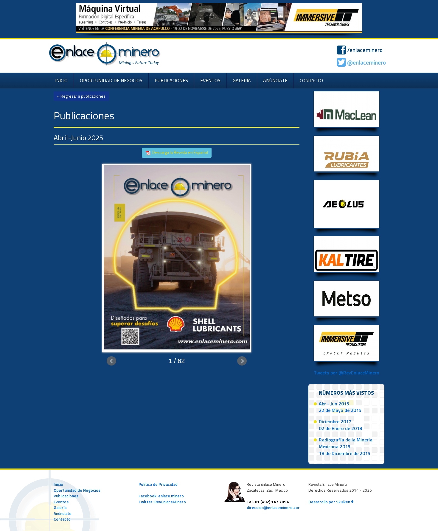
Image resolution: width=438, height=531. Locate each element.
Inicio (58, 484)
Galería (60, 507)
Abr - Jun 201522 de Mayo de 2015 (340, 407)
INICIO (61, 80)
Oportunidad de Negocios (77, 490)
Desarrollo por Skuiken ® (331, 502)
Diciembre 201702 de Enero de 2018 (340, 425)
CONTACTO (311, 80)
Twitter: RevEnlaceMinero (162, 502)
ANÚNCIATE (275, 80)
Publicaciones (66, 496)
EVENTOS (210, 80)
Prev (111, 361)
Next (242, 361)
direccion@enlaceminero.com (274, 507)
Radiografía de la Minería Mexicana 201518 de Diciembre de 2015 (345, 446)
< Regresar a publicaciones (81, 96)
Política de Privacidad (158, 484)
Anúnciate (63, 513)
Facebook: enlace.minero (161, 496)
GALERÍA (242, 80)
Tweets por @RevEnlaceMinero (346, 372)
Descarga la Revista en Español (179, 152)
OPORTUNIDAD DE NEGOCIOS (111, 80)
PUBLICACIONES (171, 80)
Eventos (61, 502)
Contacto (62, 519)
